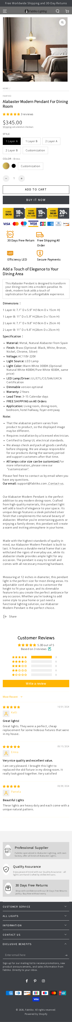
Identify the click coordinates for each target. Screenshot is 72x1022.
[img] (11, 707)
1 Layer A (12, 141)
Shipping (7, 127)
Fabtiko (7, 96)
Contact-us (55, 483)
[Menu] (5, 11)
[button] (57, 11)
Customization (35, 150)
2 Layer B (12, 150)
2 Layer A (51, 141)
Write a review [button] (36, 683)
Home (6, 88)
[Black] (13, 166)
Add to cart (36, 189)
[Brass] (6, 166)
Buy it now (36, 200)
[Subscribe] (67, 955)
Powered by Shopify (36, 1014)
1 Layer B (31, 141)
